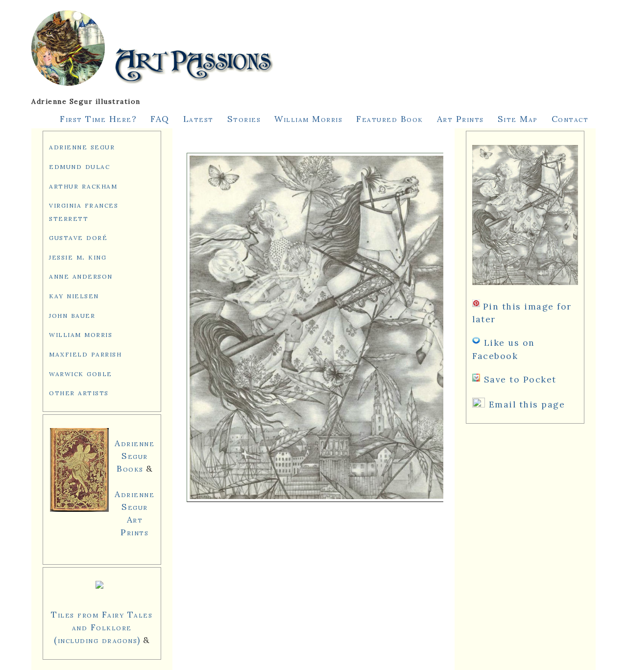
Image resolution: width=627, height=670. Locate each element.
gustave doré (78, 236)
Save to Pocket (520, 379)
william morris (80, 333)
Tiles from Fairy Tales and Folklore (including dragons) (101, 627)
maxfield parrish (85, 353)
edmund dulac (79, 165)
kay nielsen (74, 295)
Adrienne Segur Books (134, 455)
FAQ (159, 118)
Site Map (518, 118)
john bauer (72, 314)
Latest (198, 118)
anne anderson (81, 275)
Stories (244, 118)
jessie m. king (77, 256)
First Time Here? (98, 118)
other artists (79, 392)
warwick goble (80, 373)
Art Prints (460, 118)
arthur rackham (83, 185)
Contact (570, 118)
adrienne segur (82, 146)
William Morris (308, 118)
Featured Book (389, 118)
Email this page (527, 404)
